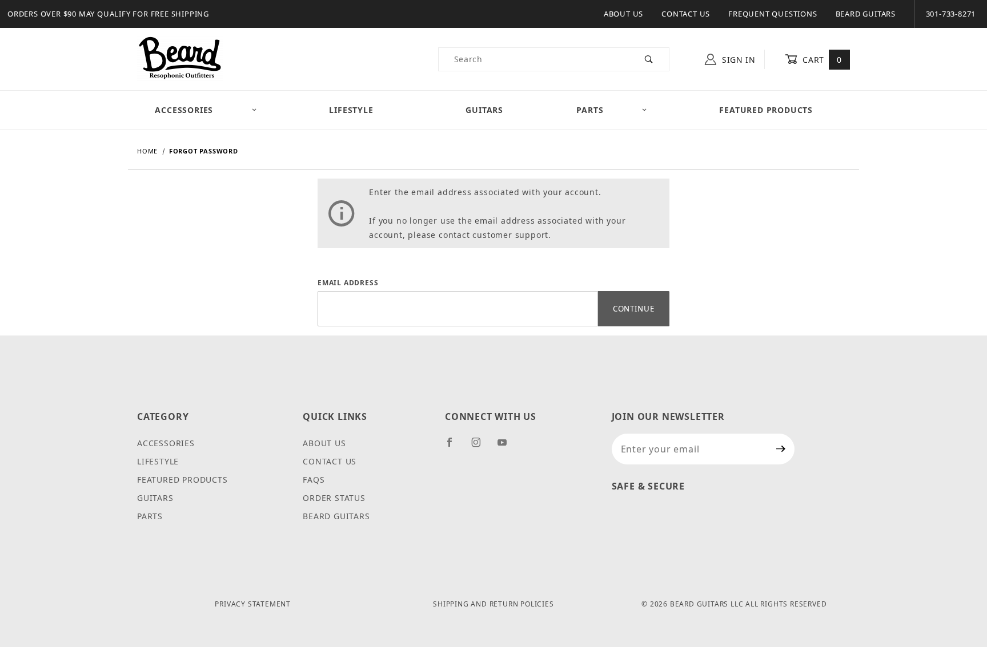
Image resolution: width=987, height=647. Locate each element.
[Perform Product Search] (649, 59)
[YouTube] (507, 447)
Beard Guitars (866, 14)
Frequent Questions (772, 14)
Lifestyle (351, 109)
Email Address (348, 283)
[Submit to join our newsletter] (781, 449)
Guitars (484, 109)
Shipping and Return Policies (493, 604)
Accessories (184, 109)
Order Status (334, 497)
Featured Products (766, 109)
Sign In (737, 59)
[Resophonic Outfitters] (180, 58)
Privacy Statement (253, 604)
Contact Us (685, 14)
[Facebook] (454, 447)
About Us (623, 14)
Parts (589, 109)
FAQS (313, 479)
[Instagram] (481, 447)
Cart (821, 59)
